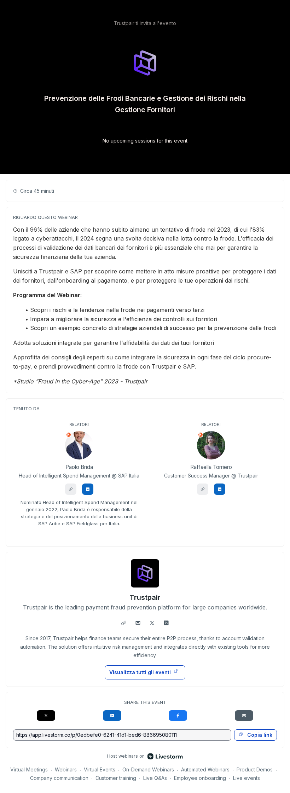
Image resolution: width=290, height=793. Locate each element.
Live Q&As (155, 778)
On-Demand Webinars (148, 769)
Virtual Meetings (29, 769)
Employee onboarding (200, 778)
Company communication (59, 778)
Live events (246, 778)
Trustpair (145, 597)
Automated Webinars (205, 769)
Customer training (115, 778)
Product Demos (255, 769)
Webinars (66, 769)
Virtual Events (99, 769)
